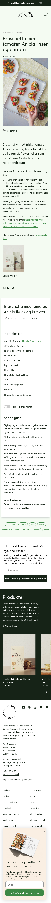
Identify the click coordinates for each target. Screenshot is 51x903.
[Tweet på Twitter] (12, 288)
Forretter (36, 530)
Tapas (16, 530)
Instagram (28, 779)
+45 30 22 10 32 (9, 771)
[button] (45, 14)
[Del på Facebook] (8, 288)
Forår (32, 524)
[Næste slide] (45, 692)
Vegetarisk (6, 530)
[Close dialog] (44, 831)
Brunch (46, 530)
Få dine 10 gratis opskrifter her (24, 892)
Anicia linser (11, 524)
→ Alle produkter (10, 626)
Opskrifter (18, 32)
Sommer (41, 524)
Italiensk (23, 524)
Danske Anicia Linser (32, 341)
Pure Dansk (7, 32)
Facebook (16, 779)
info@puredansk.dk (11, 774)
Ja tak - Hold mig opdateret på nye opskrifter (25, 578)
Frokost (26, 530)
